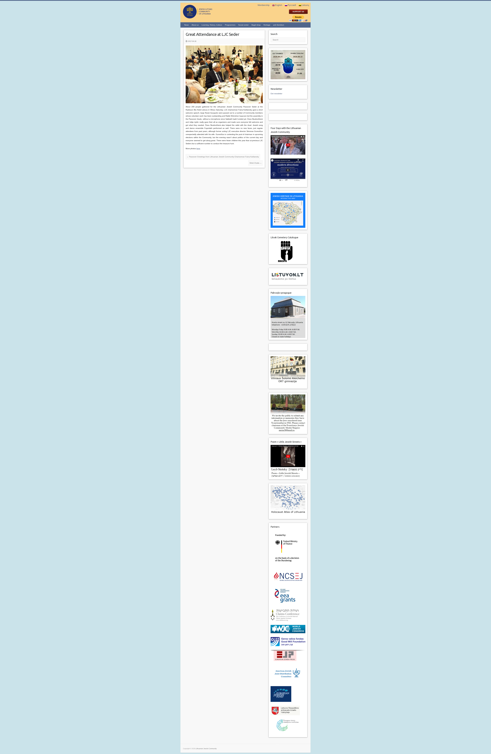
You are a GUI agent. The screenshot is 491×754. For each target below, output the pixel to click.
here (198, 149)
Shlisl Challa (255, 163)
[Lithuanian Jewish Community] (207, 17)
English (278, 5)
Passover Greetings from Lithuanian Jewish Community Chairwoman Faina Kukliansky (223, 157)
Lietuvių (305, 5)
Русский (292, 5)
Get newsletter (276, 94)
